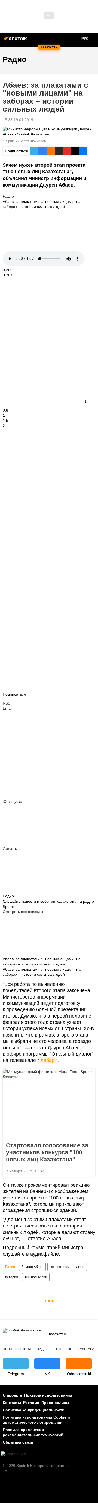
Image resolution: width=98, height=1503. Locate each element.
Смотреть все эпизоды (23, 912)
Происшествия (17, 1349)
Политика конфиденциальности (34, 1410)
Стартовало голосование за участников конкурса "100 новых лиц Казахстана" (47, 1152)
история (11, 1277)
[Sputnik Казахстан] (16, 41)
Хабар (47, 1060)
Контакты (12, 1402)
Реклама (31, 1402)
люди (80, 1267)
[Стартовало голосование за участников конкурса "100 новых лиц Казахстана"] (49, 1104)
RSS (6, 703)
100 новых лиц (35, 1277)
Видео (42, 1349)
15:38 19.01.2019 (18, 120)
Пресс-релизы (55, 1402)
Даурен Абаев (32, 1267)
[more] (6, 646)
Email (7, 708)
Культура (86, 1349)
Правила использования (48, 1395)
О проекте (12, 1395)
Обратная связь (18, 1442)
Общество (63, 1349)
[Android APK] (14, 1454)
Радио (8, 196)
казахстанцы (60, 1267)
